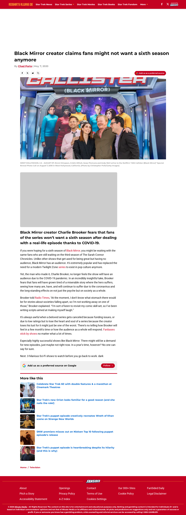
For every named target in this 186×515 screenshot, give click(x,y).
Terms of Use (94, 493)
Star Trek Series (63, 4)
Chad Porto (25, 66)
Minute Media (21, 507)
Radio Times (42, 297)
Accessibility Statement (33, 499)
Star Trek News (44, 4)
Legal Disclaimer (156, 493)
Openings (64, 488)
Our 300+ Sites (126, 488)
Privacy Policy (67, 493)
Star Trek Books (106, 4)
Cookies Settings (96, 499)
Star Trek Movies (86, 4)
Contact (91, 488)
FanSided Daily (155, 488)
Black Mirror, (73, 250)
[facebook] (161, 4)
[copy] (38, 73)
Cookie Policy (126, 493)
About (23, 488)
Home (23, 467)
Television (35, 467)
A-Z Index (64, 499)
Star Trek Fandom (127, 4)
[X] (168, 4)
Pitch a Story (27, 493)
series (62, 267)
